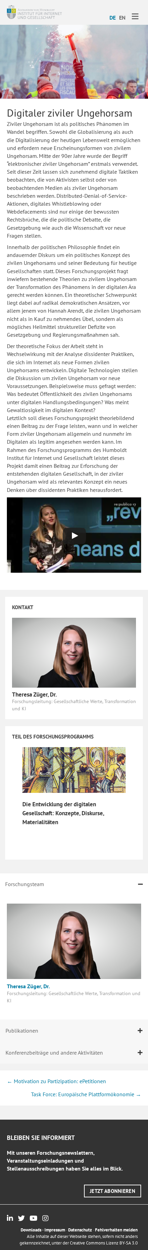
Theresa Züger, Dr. (34, 694)
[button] (112, 1191)
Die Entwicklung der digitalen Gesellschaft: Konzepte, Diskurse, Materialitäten (63, 813)
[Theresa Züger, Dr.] (74, 651)
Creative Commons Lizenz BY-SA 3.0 (104, 1243)
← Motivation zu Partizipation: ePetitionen (56, 1081)
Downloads (31, 1230)
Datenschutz (80, 1230)
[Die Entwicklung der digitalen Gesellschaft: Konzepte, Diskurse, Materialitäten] (74, 769)
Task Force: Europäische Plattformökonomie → (86, 1094)
